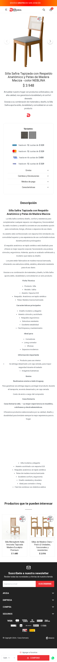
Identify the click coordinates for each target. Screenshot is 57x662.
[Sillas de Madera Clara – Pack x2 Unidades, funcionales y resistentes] (42, 526)
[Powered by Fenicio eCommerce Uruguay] (50, 638)
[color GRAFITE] (24, 135)
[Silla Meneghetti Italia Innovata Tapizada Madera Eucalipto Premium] (14, 526)
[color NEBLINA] (32, 135)
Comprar (35, 658)
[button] (43, 9)
